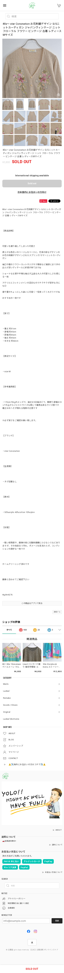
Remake (7, 698)
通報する (57, 612)
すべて (9, 630)
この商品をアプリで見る (31, 603)
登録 (57, 921)
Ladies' (6, 691)
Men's (6, 684)
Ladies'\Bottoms (11, 719)
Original (6, 712)
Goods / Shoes (10, 705)
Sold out (32, 183)
